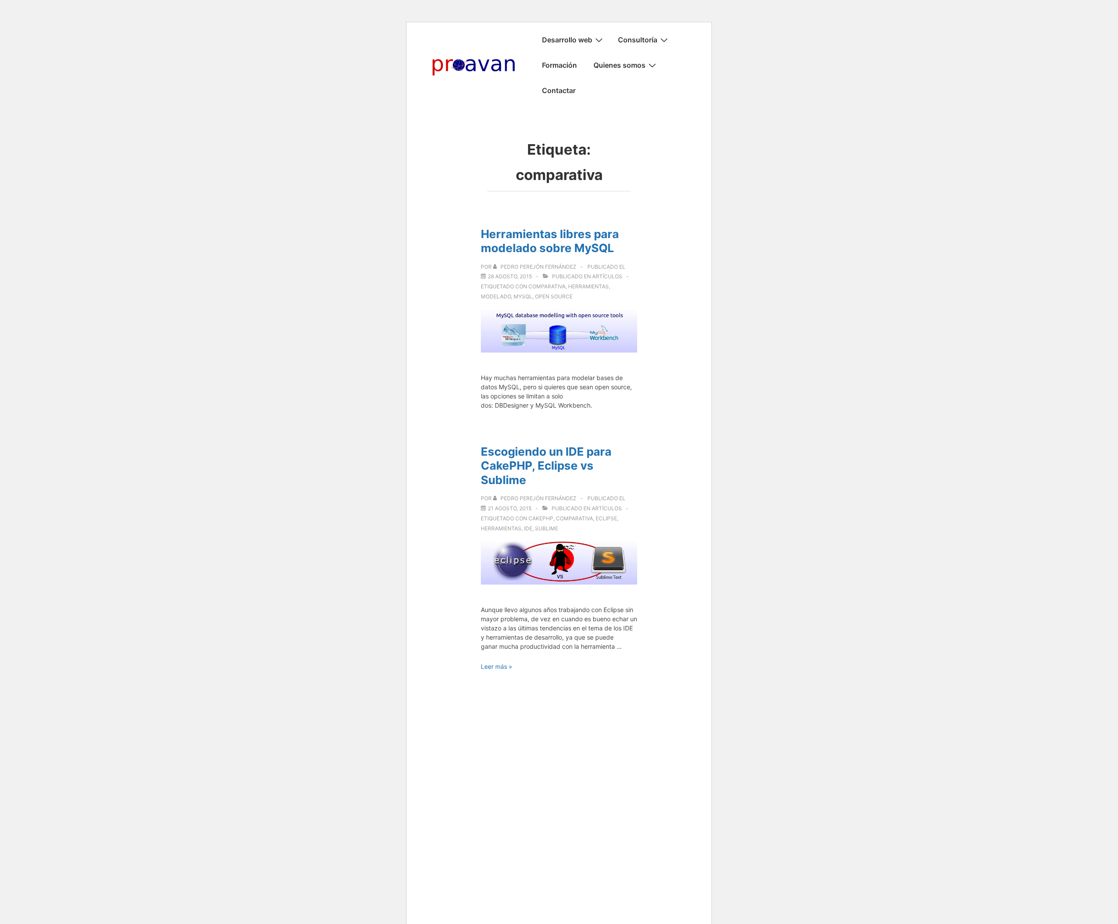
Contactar (559, 90)
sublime (546, 528)
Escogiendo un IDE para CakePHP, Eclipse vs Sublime (546, 466)
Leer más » (496, 666)
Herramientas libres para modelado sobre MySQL (550, 241)
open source (554, 296)
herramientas (588, 286)
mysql (523, 296)
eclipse (606, 518)
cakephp (540, 518)
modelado (496, 296)
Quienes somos (619, 65)
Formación (559, 65)
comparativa (547, 286)
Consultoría (637, 39)
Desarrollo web (567, 39)
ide (528, 528)
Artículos (607, 276)
